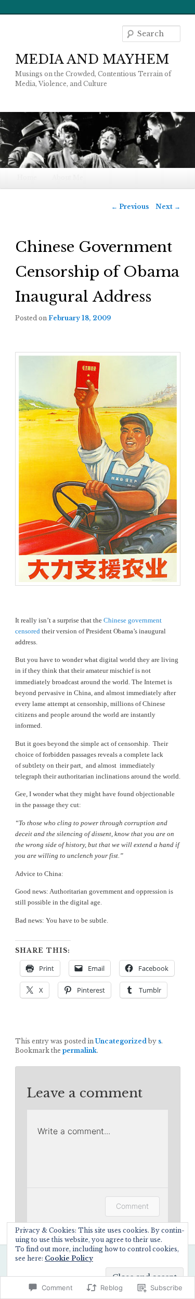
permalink (79, 1050)
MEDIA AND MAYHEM (92, 59)
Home (27, 177)
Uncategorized (121, 1041)
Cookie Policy (69, 1258)
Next (167, 206)
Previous (130, 206)
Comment (132, 1206)
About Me (67, 177)
